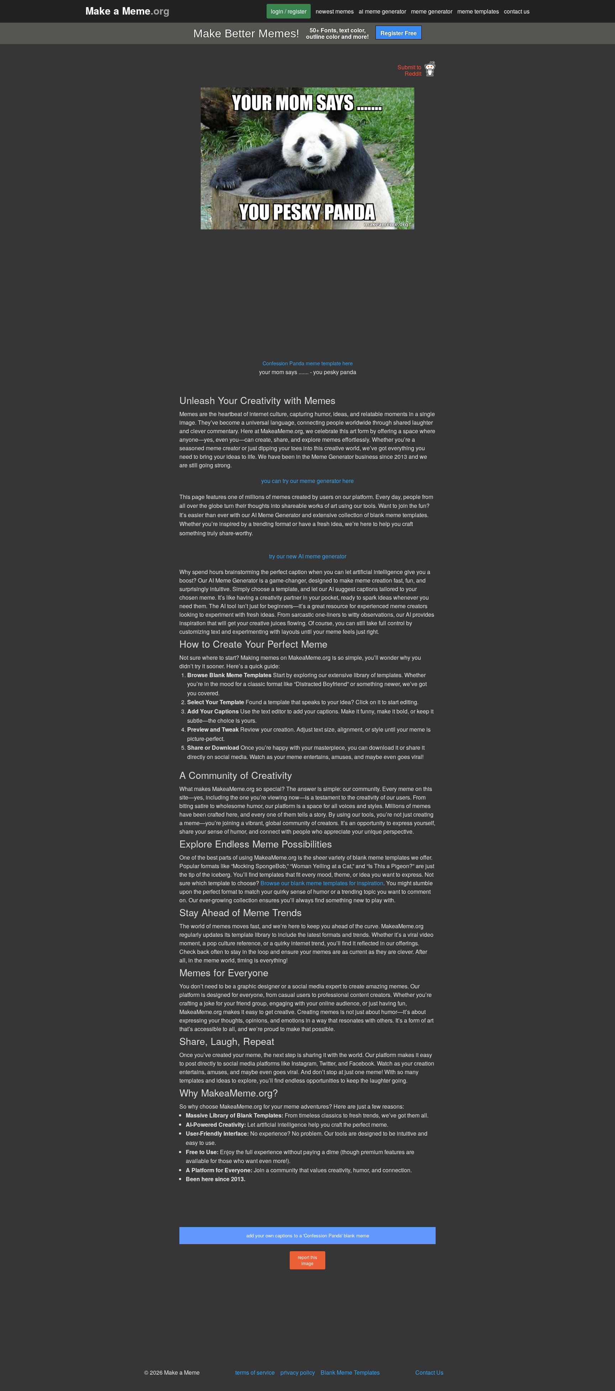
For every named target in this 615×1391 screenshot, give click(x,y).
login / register (288, 11)
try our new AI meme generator (307, 556)
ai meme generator (382, 11)
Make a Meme (127, 10)
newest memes (335, 11)
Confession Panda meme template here (308, 363)
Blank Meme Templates (350, 1372)
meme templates (478, 11)
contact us (517, 11)
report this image (307, 1260)
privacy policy (297, 1372)
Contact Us (429, 1372)
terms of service (255, 1372)
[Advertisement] (114, 194)
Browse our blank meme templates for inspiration (322, 883)
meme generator (431, 11)
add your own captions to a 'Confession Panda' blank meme (307, 1235)
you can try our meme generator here (307, 481)
